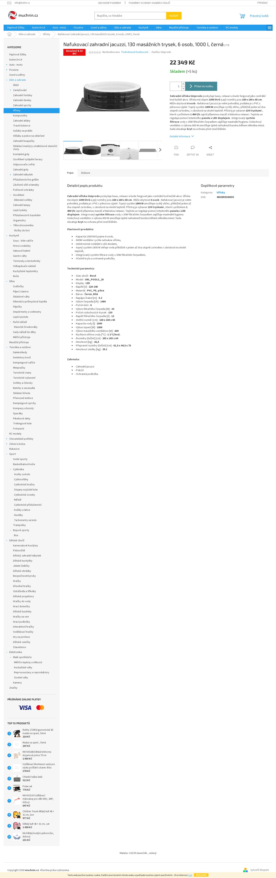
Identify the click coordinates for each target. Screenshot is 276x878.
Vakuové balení (21, 251)
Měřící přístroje (21, 337)
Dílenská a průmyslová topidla (30, 302)
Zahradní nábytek (23, 175)
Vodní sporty (20, 459)
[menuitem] (16, 28)
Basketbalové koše (24, 464)
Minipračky (19, 368)
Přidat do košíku (203, 86)
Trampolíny (19, 525)
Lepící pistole (20, 317)
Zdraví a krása (17, 444)
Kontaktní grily (21, 154)
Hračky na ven (21, 617)
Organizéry (19, 220)
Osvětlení (18, 195)
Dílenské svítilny (23, 200)
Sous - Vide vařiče (23, 241)
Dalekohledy (20, 352)
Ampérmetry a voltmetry (27, 312)
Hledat (173, 15)
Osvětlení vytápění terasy (27, 159)
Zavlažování (20, 90)
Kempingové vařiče (24, 363)
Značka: (161, 52)
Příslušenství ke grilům (26, 180)
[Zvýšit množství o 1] (183, 84)
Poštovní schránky (23, 190)
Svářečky (18, 286)
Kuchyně (14, 236)
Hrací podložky (21, 622)
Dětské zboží (16, 540)
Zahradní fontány (22, 95)
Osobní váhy (21, 677)
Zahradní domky (22, 100)
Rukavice (14, 449)
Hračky (17, 581)
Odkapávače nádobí (24, 266)
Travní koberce (21, 126)
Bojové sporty (21, 530)
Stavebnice (19, 647)
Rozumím (201, 875)
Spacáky (18, 413)
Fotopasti (18, 429)
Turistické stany (22, 373)
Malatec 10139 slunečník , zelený (138, 853)
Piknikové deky (21, 419)
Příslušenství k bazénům (27, 215)
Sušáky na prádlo (22, 131)
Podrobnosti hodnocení (134, 52)
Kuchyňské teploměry (25, 271)
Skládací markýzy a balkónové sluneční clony (35, 147)
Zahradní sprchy (22, 105)
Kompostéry (20, 116)
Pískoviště (19, 550)
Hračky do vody (22, 601)
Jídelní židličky (21, 566)
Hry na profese (21, 637)
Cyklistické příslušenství (28, 505)
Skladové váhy (21, 297)
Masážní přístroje (19, 342)
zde (190, 875)
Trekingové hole (22, 423)
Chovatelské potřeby (21, 439)
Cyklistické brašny (24, 484)
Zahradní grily (20, 170)
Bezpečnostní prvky (24, 576)
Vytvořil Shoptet (259, 870)
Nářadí (17, 500)
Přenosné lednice (23, 398)
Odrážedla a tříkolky (24, 591)
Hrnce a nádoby (22, 246)
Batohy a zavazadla (24, 388)
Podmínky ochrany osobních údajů (149, 3)
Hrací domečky (21, 606)
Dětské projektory (23, 596)
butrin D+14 (15, 60)
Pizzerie (14, 70)
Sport (12, 454)
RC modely (15, 434)
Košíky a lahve (22, 510)
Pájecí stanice (21, 291)
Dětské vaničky (21, 642)
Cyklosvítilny (21, 479)
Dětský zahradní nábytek (27, 556)
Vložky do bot (22, 230)
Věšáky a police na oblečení (28, 136)
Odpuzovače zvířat (24, 164)
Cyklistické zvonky (24, 495)
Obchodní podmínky (109, 3)
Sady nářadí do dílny (24, 332)
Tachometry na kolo (25, 520)
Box (16, 535)
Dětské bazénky (22, 612)
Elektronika (15, 652)
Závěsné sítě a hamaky (26, 185)
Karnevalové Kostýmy (25, 546)
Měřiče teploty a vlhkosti (28, 662)
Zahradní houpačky (24, 141)
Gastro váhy (20, 256)
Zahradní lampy (21, 205)
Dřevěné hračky (22, 586)
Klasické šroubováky (26, 327)
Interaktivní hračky (23, 627)
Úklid (16, 85)
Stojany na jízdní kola (26, 490)
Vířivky (16, 110)
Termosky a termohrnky (26, 261)
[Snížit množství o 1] (183, 88)
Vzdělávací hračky (23, 632)
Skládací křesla (21, 393)
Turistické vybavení (24, 378)
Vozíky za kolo (22, 474)
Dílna (12, 281)
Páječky (17, 307)
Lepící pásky (20, 210)
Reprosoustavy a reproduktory (31, 672)
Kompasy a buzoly (23, 408)
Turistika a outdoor (20, 347)
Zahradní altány (21, 121)
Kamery (17, 683)
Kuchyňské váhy (23, 667)
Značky (13, 688)
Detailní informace (180, 136)
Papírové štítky (17, 54)
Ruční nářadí (20, 322)
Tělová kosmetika (23, 225)
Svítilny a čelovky (23, 383)
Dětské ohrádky (22, 571)
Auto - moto (16, 65)
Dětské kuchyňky (22, 561)
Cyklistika (18, 469)
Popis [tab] (70, 173)
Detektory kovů (22, 357)
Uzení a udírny (17, 75)
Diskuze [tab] (85, 173)
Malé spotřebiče (22, 657)
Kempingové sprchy (24, 403)
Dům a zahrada (17, 80)
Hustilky (18, 515)
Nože (16, 276)
